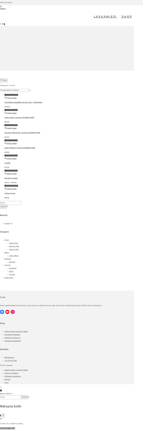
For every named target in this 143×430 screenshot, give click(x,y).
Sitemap (7, 379)
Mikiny (6, 253)
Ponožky (7, 163)
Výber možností (12, 110)
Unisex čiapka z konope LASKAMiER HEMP (19, 118)
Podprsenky (8, 278)
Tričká (6, 240)
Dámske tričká (14, 246)
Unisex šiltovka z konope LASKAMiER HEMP (19, 148)
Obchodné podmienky (12, 335)
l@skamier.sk (9, 358)
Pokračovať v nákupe (7, 428)
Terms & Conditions (11, 373)
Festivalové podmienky (12, 341)
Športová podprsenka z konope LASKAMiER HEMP (22, 133)
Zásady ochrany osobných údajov (16, 332)
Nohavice (7, 259)
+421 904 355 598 (10, 361)
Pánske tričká (14, 249)
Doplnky (7, 265)
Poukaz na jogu (9, 193)
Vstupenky (13, 268)
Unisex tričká (13, 243)
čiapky (11, 271)
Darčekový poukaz (11, 178)
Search (3, 207)
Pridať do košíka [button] (12, 95)
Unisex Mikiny (14, 256)
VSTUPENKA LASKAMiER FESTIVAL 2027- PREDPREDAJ (23, 102)
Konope (7, 223)
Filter (5, 80)
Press (6, 383)
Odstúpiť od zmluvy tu (12, 338)
